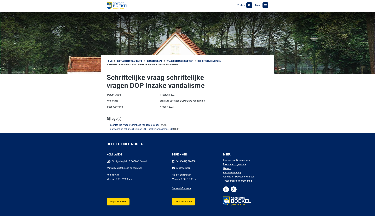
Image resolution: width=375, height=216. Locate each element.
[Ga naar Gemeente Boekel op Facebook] (226, 189)
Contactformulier (183, 201)
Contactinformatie (181, 188)
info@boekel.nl (183, 168)
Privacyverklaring (232, 172)
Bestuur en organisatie (234, 164)
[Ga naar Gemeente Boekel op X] (233, 189)
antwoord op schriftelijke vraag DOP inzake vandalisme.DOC (141, 129)
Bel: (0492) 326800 (186, 161)
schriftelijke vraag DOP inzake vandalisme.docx (134, 125)
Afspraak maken (118, 201)
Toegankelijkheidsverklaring (237, 180)
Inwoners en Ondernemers (236, 160)
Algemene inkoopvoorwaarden (238, 176)
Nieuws (227, 168)
